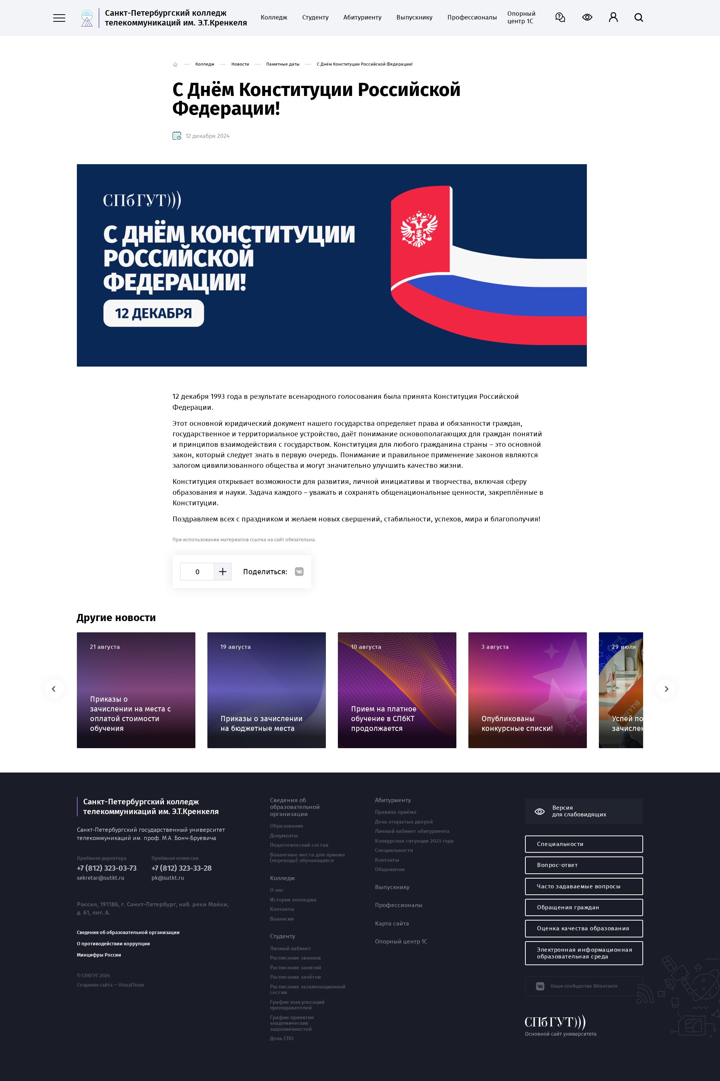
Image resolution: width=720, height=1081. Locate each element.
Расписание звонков (295, 958)
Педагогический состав (299, 845)
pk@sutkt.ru (168, 878)
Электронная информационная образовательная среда (584, 953)
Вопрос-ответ (557, 864)
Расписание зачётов (295, 977)
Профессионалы (469, 17)
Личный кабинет (290, 949)
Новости (240, 64)
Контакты (282, 909)
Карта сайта (392, 923)
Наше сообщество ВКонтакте (584, 986)
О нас (277, 890)
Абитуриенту (362, 17)
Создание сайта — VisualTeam (110, 985)
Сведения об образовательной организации (128, 932)
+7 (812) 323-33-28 (182, 868)
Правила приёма (396, 812)
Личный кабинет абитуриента (412, 831)
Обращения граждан (568, 907)
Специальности (394, 850)
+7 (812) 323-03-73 (106, 868)
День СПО (282, 1039)
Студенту (315, 17)
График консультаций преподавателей (297, 1005)
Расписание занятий (295, 968)
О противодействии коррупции (113, 943)
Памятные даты (283, 64)
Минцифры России (99, 955)
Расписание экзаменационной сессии (307, 990)
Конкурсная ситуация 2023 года (414, 841)
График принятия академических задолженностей (292, 1023)
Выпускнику (414, 17)
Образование (286, 826)
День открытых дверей (404, 822)
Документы (284, 836)
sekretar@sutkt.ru (100, 878)
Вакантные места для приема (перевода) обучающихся (307, 858)
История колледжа (293, 900)
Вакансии (282, 919)
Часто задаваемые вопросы (579, 886)
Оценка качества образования (583, 928)
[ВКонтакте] (299, 571)
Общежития (390, 870)
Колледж (274, 17)
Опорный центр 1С (521, 17)
